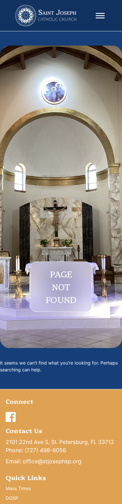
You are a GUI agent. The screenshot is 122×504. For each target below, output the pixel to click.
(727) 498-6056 (45, 450)
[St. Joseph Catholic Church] (46, 15)
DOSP (12, 498)
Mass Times (18, 488)
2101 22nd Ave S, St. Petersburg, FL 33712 (60, 442)
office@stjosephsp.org (52, 461)
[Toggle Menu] (100, 15)
